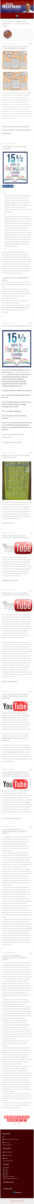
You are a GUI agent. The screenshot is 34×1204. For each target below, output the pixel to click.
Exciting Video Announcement (16, 326)
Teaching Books (6, 23)
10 (16, 1120)
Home (11, 21)
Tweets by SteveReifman (9, 1194)
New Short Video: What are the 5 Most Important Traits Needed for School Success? (16, 774)
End (25, 1120)
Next (20, 1120)
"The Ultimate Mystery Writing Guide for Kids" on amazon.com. (15, 738)
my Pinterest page (24, 802)
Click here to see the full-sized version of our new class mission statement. (16, 130)
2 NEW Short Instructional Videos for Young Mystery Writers (15, 696)
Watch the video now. (9, 681)
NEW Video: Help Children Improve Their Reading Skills (16, 594)
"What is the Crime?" (16, 713)
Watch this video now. (8, 523)
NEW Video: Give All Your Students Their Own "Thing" (15, 537)
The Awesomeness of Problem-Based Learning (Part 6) (14, 958)
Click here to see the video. (12, 442)
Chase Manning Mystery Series (16, 752)
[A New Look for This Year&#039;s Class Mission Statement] (14, 69)
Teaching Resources (21, 21)
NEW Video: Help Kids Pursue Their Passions (16, 456)
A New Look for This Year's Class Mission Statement (15, 48)
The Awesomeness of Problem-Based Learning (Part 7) (14, 831)
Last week (7, 837)
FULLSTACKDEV (20, 1201)
